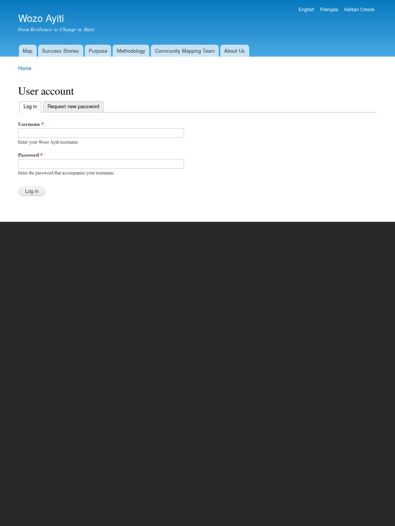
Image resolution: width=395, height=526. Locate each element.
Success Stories (60, 50)
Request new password (73, 106)
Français (329, 9)
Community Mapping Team (185, 50)
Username (31, 123)
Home (24, 68)
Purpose (98, 50)
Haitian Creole (359, 9)
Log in (32, 106)
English (306, 9)
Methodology (131, 50)
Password (30, 154)
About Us (234, 50)
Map (27, 50)
